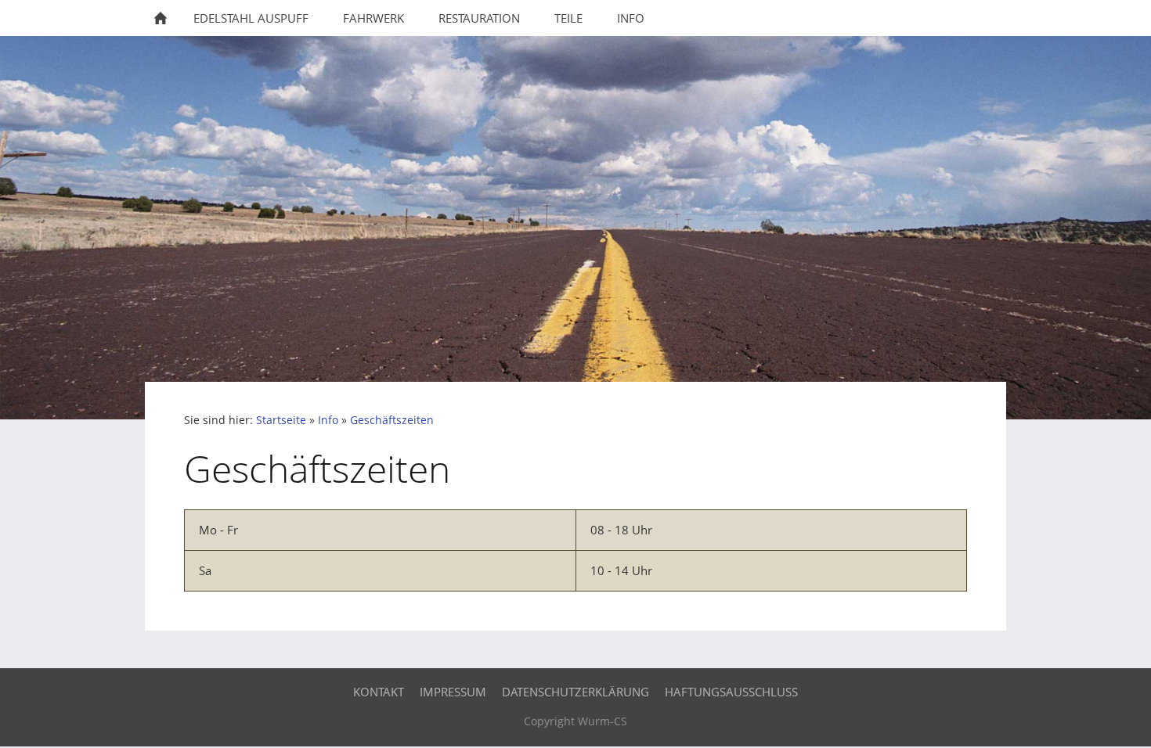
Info (328, 420)
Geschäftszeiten (392, 420)
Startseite (281, 420)
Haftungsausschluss (731, 691)
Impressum (453, 691)
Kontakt (378, 691)
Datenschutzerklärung (575, 691)
